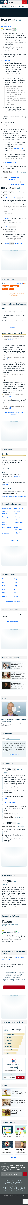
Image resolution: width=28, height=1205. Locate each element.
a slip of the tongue (5, 512)
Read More (10, 339)
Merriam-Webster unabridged (14, 987)
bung (15, 579)
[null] (17, 1068)
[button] (6, 6)
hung (3, 589)
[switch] (8, 29)
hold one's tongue (17, 534)
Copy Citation (15, 754)
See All (13, 1158)
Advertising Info (9, 1182)
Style (3, 738)
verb (18, 188)
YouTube (16, 1188)
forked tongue (6, 528)
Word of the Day (14, 1064)
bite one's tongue (17, 512)
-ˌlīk (15, 817)
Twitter (11, 1188)
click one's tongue (5, 523)
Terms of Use (19, 1184)
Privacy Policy (9, 1184)
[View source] (7, 359)
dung (15, 582)
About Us (13, 1180)
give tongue (5, 533)
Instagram (22, 1188)
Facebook (5, 1188)
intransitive (13, 198)
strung (16, 596)
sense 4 (5, 484)
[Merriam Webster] (14, 1061)
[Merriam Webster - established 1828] (5, 2)
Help (7, 1180)
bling (3, 579)
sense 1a (17, 476)
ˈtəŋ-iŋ (19, 192)
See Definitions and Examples (13, 1070)
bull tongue (5, 517)
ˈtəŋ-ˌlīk (15, 172)
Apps (19, 1180)
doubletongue (18, 522)
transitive (6, 198)
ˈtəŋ (3, 23)
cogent (13, 1067)
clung (4, 582)
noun (18, 20)
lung (15, 589)
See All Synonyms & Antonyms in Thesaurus (14, 295)
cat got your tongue (17, 518)
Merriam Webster (5, 1167)
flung (3, 586)
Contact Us (19, 1182)
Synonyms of (7, 26)
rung (3, 592)
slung (15, 592)
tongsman (5, 614)
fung (15, 586)
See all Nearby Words (13, 621)
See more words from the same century (14, 496)
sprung (4, 596)
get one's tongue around (18, 528)
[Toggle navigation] (2, 2)
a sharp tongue (18, 508)
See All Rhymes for (13, 601)
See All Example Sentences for (14, 413)
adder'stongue (7, 508)
